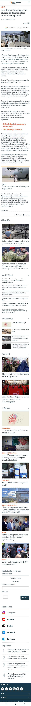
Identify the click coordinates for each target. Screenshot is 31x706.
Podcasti (6, 354)
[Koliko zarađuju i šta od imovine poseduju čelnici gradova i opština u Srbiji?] (15, 523)
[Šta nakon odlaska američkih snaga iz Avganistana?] (15, 175)
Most (4, 560)
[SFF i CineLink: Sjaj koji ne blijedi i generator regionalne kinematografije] (15, 387)
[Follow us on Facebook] (2, 688)
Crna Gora (5, 480)
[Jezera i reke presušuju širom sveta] (6, 331)
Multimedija (7, 319)
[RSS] (17, 688)
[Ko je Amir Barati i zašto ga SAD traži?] (15, 470)
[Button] (26, 23)
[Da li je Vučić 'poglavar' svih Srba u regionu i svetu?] (15, 550)
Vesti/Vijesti (7, 275)
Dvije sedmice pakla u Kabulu (12, 129)
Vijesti (3, 7)
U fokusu (6, 408)
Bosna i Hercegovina (9, 453)
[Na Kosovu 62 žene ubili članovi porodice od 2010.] (6, 324)
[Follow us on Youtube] (10, 688)
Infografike (6, 428)
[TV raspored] (21, 688)
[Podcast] (15, 704)
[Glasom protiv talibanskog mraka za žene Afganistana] (15, 364)
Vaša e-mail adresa (8, 584)
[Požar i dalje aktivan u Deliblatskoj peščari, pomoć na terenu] (6, 338)
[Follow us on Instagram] (14, 688)
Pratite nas (24, 597)
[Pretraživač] (24, 704)
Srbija (4, 532)
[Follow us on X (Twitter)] (6, 688)
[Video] (6, 704)
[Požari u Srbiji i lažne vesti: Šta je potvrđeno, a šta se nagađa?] (15, 231)
